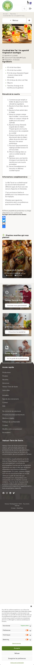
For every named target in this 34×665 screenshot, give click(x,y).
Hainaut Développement (11, 504)
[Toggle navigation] (30, 8)
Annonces (5, 383)
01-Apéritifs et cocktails (10, 55)
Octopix (13, 508)
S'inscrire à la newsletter (17, 332)
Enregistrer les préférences (17, 658)
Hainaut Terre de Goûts (10, 387)
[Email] (17, 223)
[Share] (17, 226)
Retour (15, 20)
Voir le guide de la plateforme (17, 358)
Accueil (5, 14)
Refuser (17, 653)
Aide (3, 406)
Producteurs (6, 372)
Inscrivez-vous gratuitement (17, 305)
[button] (31, 606)
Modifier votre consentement (12, 429)
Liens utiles (6, 390)
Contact (5, 402)
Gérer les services (16, 643)
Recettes (13, 14)
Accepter (17, 648)
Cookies (5, 425)
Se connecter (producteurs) (11, 411)
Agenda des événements (10, 399)
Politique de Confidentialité (17, 662)
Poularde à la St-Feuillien (13, 270)
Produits (5, 376)
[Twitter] (17, 220)
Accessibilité (6, 432)
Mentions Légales (8, 418)
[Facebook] (17, 217)
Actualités (5, 395)
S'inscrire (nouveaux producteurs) (13, 415)
